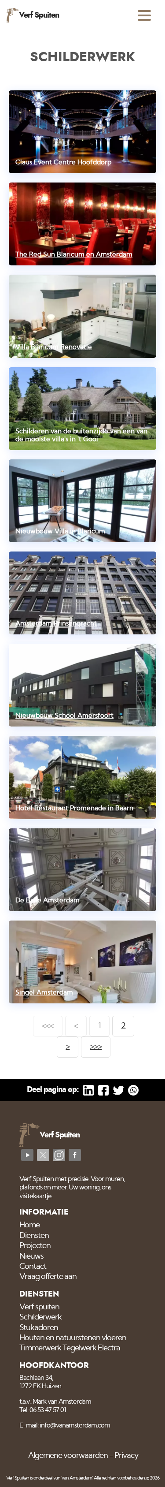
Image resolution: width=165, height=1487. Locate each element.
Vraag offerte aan (48, 1277)
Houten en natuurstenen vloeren (72, 1338)
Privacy (126, 1456)
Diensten (34, 1236)
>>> (96, 1047)
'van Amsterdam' (76, 1478)
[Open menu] (144, 15)
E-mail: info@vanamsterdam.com (64, 1425)
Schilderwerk (40, 1317)
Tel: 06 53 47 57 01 (42, 1410)
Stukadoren (38, 1328)
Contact (32, 1267)
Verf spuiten (39, 1307)
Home (29, 1225)
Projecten (35, 1246)
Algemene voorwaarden (68, 1456)
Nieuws (31, 1256)
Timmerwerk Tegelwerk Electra (69, 1348)
